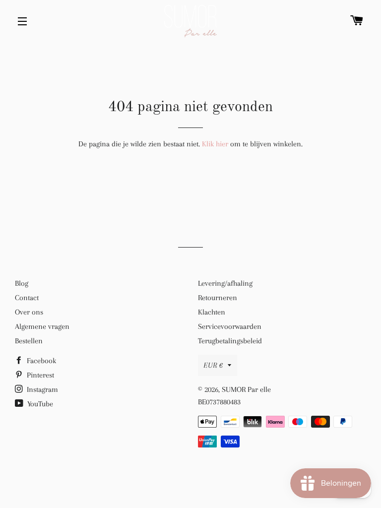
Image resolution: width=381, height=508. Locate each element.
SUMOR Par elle (246, 389)
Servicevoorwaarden (229, 326)
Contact (27, 297)
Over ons (29, 312)
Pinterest (39, 375)
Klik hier (215, 143)
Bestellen (29, 340)
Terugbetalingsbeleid (230, 340)
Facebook (40, 360)
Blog (21, 283)
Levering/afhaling (225, 283)
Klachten (211, 312)
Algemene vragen (42, 326)
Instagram (41, 389)
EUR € (213, 365)
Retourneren (217, 297)
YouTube (39, 403)
